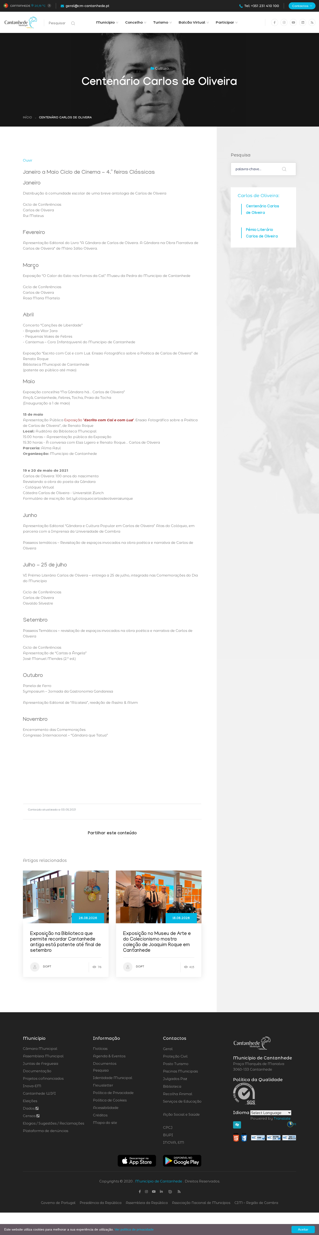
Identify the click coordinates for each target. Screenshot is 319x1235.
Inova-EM (32, 1086)
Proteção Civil (188, 1056)
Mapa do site (105, 1122)
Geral (180, 1049)
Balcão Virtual (192, 22)
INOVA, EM (186, 1142)
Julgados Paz (188, 1078)
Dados (29, 1108)
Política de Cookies (110, 1100)
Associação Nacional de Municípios (201, 1203)
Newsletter (103, 1085)
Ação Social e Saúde (181, 1117)
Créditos (100, 1115)
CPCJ (180, 1127)
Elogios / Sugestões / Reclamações (53, 1123)
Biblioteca (185, 1086)
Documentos (104, 1063)
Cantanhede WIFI (39, 1093)
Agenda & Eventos (109, 1056)
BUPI (180, 1135)
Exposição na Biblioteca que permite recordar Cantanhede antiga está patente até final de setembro (65, 942)
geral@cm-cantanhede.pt (87, 6)
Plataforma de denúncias (45, 1131)
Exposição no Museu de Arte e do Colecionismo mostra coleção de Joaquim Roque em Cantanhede (157, 942)
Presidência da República (100, 1203)
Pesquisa (101, 1070)
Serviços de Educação (182, 1104)
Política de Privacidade (113, 1092)
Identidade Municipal (112, 1078)
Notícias (100, 1048)
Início (27, 118)
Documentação (37, 1071)
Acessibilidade (105, 1107)
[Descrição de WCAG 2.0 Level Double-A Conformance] (264, 1137)
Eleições (30, 1101)
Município (105, 22)
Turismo (160, 22)
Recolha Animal (190, 1094)
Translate (282, 1118)
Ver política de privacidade (134, 1229)
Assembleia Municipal (43, 1056)
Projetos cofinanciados (43, 1078)
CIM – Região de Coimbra (256, 1203)
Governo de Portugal (58, 1203)
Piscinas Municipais (193, 1071)
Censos (29, 1116)
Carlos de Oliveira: (258, 195)
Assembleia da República (147, 1203)
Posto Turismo (188, 1064)
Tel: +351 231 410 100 (261, 6)
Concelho (134, 22)
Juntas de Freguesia (40, 1063)
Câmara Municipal (40, 1048)
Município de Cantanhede (158, 1181)
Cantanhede (20, 5)
